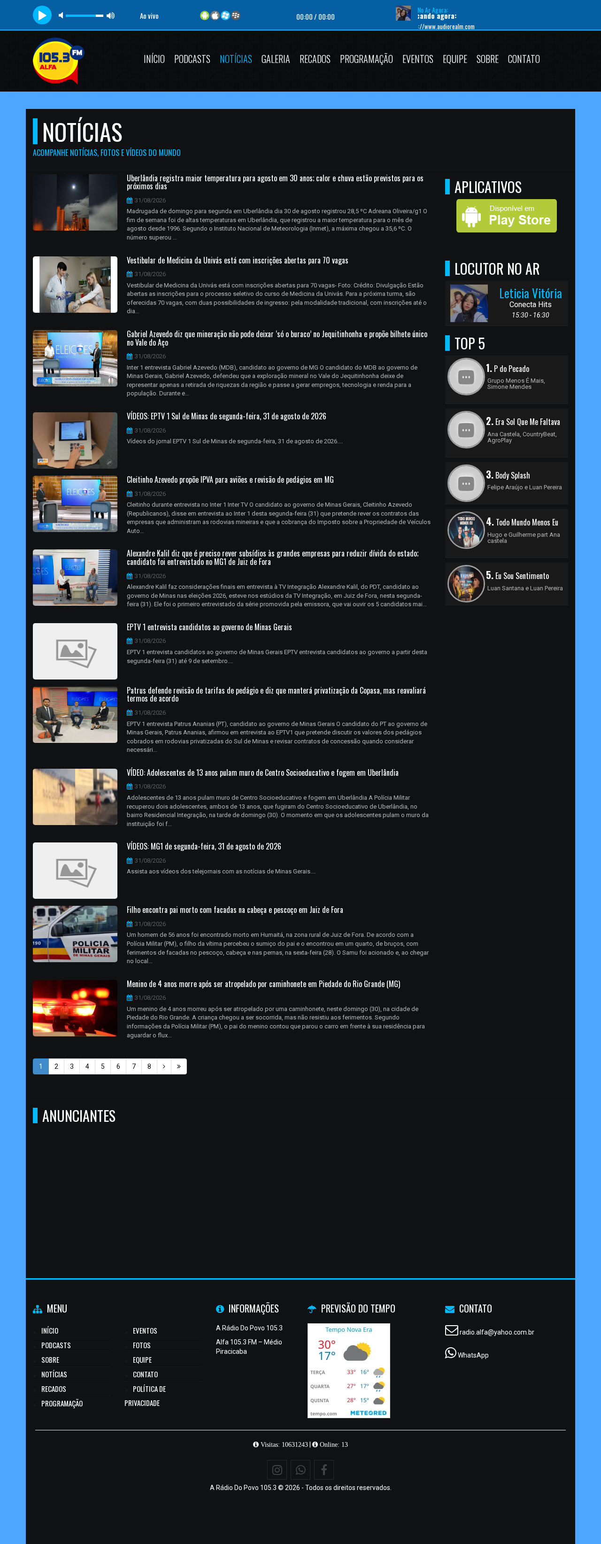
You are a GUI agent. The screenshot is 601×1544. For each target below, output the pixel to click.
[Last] (179, 1066)
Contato (524, 59)
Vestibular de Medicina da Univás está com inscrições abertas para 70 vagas (237, 260)
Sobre (488, 59)
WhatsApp (473, 1355)
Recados (315, 59)
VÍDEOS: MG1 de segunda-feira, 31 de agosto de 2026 (204, 846)
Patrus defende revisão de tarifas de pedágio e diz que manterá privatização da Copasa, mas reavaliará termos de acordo (276, 695)
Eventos (417, 59)
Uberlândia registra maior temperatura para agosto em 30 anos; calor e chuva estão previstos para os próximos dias (275, 182)
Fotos (142, 1345)
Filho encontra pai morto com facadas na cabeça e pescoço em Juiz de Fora (235, 910)
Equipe (455, 59)
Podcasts (192, 59)
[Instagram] (277, 1470)
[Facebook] (324, 1470)
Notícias (236, 59)
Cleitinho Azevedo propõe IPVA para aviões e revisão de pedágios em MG (230, 480)
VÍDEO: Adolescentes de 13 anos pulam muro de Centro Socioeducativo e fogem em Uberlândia (263, 773)
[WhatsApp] (300, 1470)
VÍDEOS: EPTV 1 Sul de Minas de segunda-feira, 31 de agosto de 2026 (226, 416)
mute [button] (62, 15)
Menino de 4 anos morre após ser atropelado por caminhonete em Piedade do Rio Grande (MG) (263, 984)
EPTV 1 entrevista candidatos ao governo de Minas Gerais (209, 627)
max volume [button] (111, 15)
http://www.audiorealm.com (412, 26)
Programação (366, 59)
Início (154, 59)
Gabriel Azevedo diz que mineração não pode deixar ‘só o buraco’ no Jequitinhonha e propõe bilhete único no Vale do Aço (277, 338)
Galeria (276, 59)
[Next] (164, 1066)
